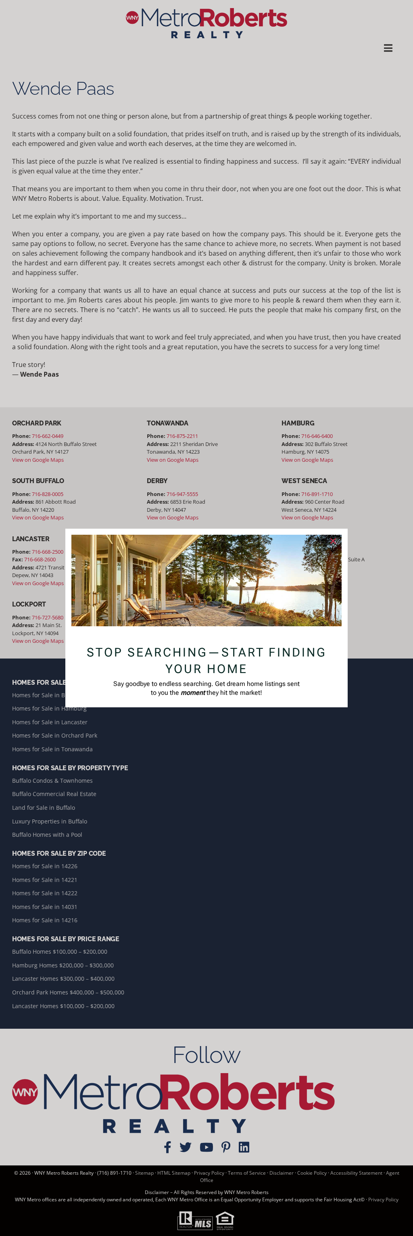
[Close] (333, 541)
